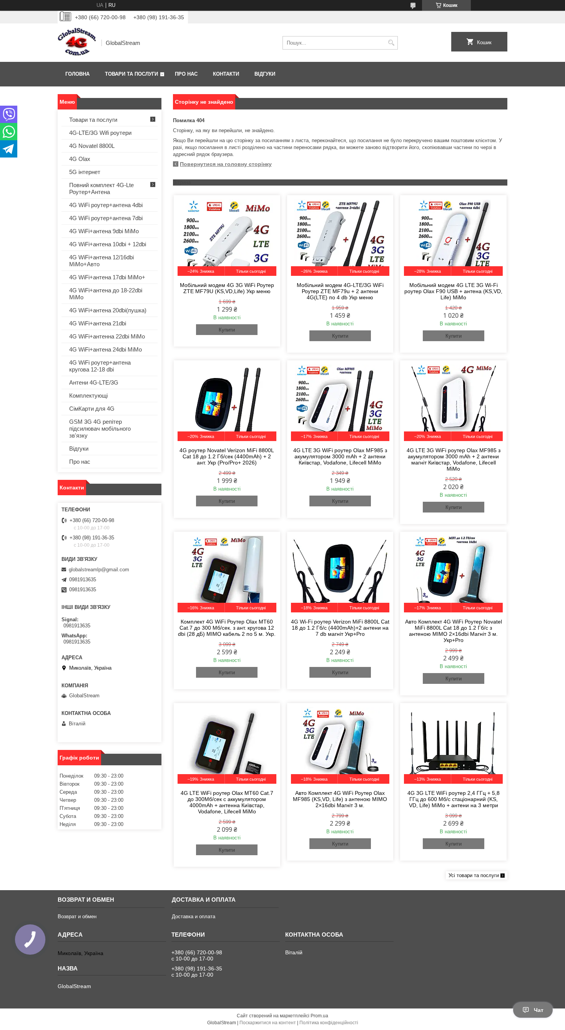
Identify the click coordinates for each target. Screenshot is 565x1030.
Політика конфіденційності (328, 1022)
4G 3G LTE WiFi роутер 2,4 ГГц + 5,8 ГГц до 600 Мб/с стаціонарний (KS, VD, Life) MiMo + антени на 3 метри (453, 799)
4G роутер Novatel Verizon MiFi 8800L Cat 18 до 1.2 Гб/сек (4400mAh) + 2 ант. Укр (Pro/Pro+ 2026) (226, 456)
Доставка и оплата (193, 916)
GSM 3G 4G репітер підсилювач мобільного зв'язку (100, 428)
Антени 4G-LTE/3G (93, 382)
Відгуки (264, 74)
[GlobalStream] (77, 42)
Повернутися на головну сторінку (226, 164)
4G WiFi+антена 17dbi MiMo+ (107, 277)
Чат (538, 1010)
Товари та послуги (131, 74)
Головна (77, 74)
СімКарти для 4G (92, 408)
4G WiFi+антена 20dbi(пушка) (107, 310)
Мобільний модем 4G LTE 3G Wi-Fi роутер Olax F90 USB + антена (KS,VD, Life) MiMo (453, 291)
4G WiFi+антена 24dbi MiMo (105, 349)
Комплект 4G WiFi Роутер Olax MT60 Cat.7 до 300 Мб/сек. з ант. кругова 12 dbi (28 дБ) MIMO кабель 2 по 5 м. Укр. (227, 628)
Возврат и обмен (77, 916)
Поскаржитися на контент (267, 1022)
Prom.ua (319, 1015)
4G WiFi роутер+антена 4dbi (106, 205)
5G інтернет (84, 172)
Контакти (226, 74)
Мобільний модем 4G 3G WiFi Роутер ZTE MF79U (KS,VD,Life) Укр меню (227, 288)
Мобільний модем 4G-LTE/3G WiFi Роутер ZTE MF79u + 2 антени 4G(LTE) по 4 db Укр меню (340, 291)
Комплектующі (88, 395)
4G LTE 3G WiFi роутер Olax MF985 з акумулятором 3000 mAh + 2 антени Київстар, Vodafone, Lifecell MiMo (340, 456)
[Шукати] (391, 43)
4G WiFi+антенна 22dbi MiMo (107, 336)
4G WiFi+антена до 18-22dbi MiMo (105, 293)
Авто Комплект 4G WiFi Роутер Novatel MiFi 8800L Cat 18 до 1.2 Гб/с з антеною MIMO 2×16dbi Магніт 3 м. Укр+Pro (453, 631)
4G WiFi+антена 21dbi (97, 323)
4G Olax (79, 159)
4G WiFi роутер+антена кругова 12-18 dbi (100, 366)
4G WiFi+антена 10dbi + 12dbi (107, 244)
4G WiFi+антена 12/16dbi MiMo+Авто (101, 260)
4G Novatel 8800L (92, 146)
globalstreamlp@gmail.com (99, 569)
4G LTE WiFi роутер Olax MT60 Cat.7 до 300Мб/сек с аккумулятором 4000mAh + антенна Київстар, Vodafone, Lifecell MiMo (227, 802)
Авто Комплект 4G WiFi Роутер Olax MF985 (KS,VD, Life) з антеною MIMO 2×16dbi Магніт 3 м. (340, 799)
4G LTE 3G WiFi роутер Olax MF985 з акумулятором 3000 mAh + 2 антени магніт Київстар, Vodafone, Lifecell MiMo (453, 459)
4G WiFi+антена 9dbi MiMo (104, 231)
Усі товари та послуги (474, 875)
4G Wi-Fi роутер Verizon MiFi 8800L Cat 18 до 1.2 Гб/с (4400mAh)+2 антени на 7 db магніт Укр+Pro (340, 628)
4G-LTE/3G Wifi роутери (100, 132)
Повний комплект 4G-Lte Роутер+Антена (101, 188)
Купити (227, 330)
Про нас (186, 74)
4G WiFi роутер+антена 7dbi (106, 218)
